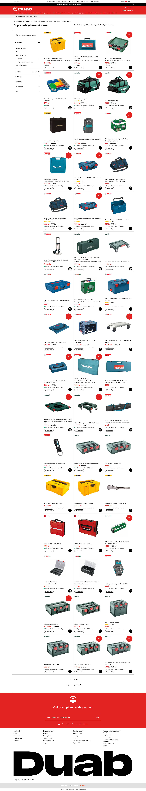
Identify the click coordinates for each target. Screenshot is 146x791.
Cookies (105, 745)
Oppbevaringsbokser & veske (25, 62)
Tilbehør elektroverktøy (39, 21)
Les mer (86, 723)
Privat (126, 7)
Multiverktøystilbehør (21, 65)
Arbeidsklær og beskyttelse (59, 13)
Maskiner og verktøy (18, 13)
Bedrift (130, 7)
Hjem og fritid (88, 13)
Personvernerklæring (108, 743)
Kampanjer (96, 13)
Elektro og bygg (71, 13)
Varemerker (103, 13)
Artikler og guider (112, 13)
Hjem (15, 21)
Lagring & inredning (51, 21)
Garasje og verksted (29, 13)
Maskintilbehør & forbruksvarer (24, 21)
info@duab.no (17, 1)
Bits (17, 52)
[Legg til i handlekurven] (70, 67)
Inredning (20, 58)
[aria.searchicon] (14, 16)
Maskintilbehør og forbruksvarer (43, 13)
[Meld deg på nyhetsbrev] (97, 717)
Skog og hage (80, 13)
